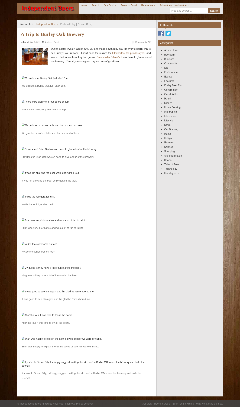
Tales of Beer (171, 164)
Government (171, 89)
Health (167, 98)
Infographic (170, 111)
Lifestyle (168, 120)
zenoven (88, 403)
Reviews (169, 142)
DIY (166, 67)
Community (170, 63)
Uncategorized (172, 173)
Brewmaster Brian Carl (109, 57)
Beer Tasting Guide (183, 403)
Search (95, 5)
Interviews (170, 116)
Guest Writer (171, 94)
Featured (169, 81)
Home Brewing (172, 107)
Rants (167, 133)
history (168, 103)
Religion (168, 138)
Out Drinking (171, 129)
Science (168, 146)
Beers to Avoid (129, 5)
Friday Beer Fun (173, 85)
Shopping (169, 151)
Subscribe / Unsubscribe (173, 5)
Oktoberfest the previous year (128, 53)
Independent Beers (47, 24)
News (167, 125)
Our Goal (109, 5)
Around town (171, 50)
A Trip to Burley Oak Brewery (52, 34)
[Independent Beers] (48, 8)
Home (83, 5)
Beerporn (169, 54)
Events (168, 76)
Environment (171, 72)
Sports (167, 160)
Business (169, 59)
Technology (170, 168)
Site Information (173, 155)
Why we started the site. (209, 403)
